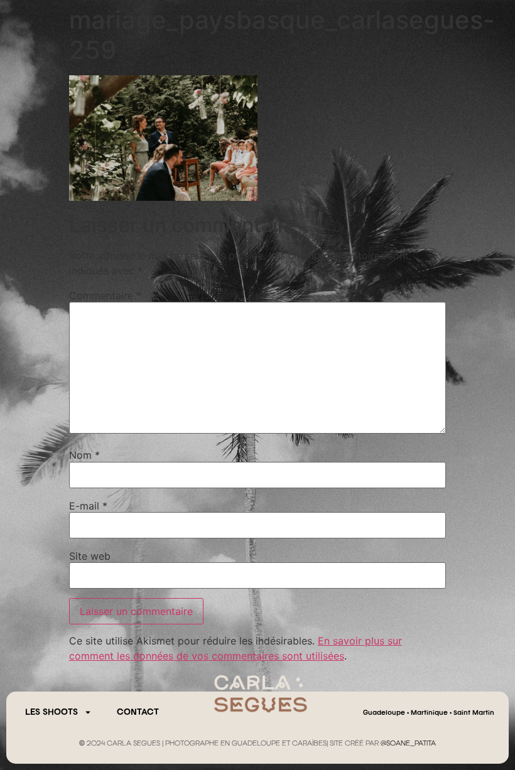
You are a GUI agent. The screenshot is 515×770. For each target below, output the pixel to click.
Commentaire (105, 296)
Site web (90, 556)
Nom (84, 455)
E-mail (88, 506)
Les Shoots (51, 712)
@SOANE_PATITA (408, 744)
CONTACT (138, 712)
